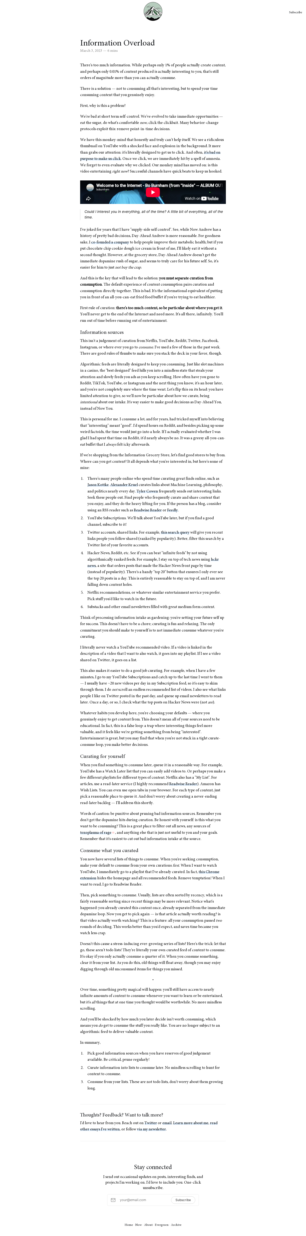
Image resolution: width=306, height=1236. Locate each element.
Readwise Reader (148, 510)
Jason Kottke (98, 485)
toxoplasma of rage (95, 833)
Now (138, 1225)
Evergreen (162, 1225)
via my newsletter (151, 1129)
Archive (176, 1225)
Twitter (150, 1123)
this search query (175, 533)
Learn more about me (190, 1123)
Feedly (172, 510)
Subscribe (295, 12)
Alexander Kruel (124, 485)
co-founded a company (110, 242)
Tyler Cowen (147, 491)
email (167, 1123)
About (148, 1225)
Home (129, 1225)
